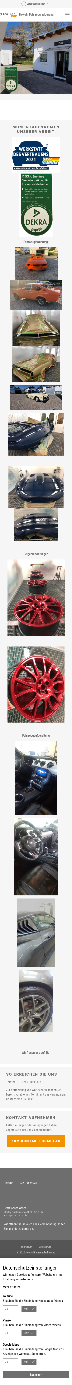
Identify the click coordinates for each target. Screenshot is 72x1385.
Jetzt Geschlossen (36, 3)
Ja (6, 1308)
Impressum (27, 1246)
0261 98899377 (31, 1082)
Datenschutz (45, 1246)
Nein (26, 1308)
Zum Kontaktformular (36, 1141)
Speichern (36, 1375)
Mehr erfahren (12, 1287)
